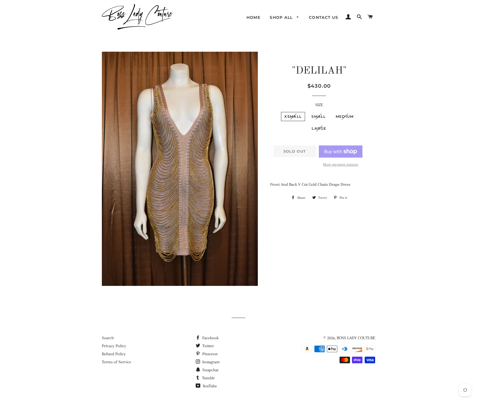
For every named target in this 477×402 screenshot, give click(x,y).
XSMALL (293, 116)
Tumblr (208, 377)
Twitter (207, 345)
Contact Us (323, 17)
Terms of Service (116, 361)
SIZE (319, 104)
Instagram (210, 361)
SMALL (318, 116)
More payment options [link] (340, 164)
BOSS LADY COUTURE (356, 337)
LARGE (319, 128)
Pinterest (209, 353)
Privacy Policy (114, 345)
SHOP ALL (282, 17)
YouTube (209, 385)
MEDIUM (345, 116)
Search (108, 337)
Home (254, 17)
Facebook (210, 337)
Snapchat (209, 369)
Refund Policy (114, 353)
